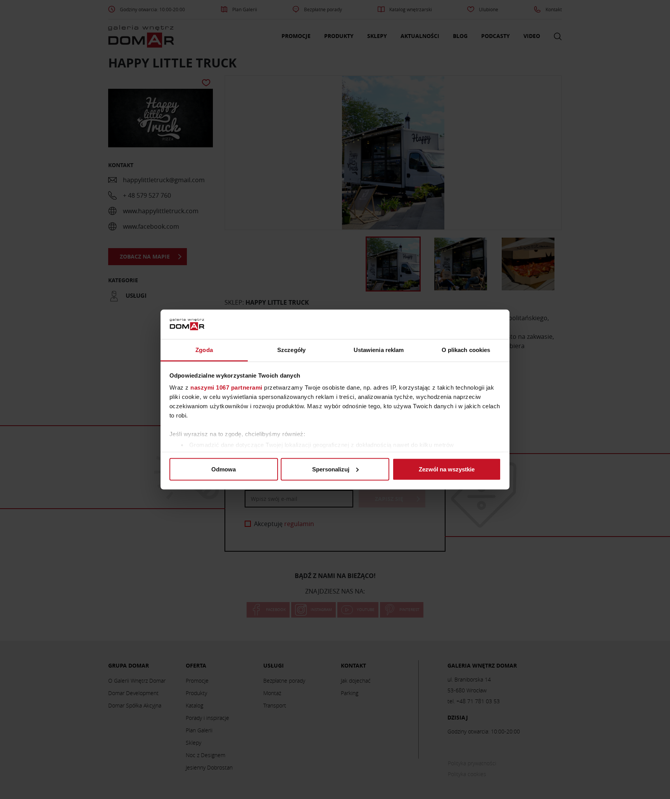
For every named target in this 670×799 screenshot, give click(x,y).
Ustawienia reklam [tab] (379, 350)
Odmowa (223, 469)
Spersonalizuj (330, 469)
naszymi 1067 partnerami (226, 387)
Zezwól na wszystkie (447, 469)
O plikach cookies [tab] (466, 350)
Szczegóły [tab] (291, 350)
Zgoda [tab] (204, 350)
